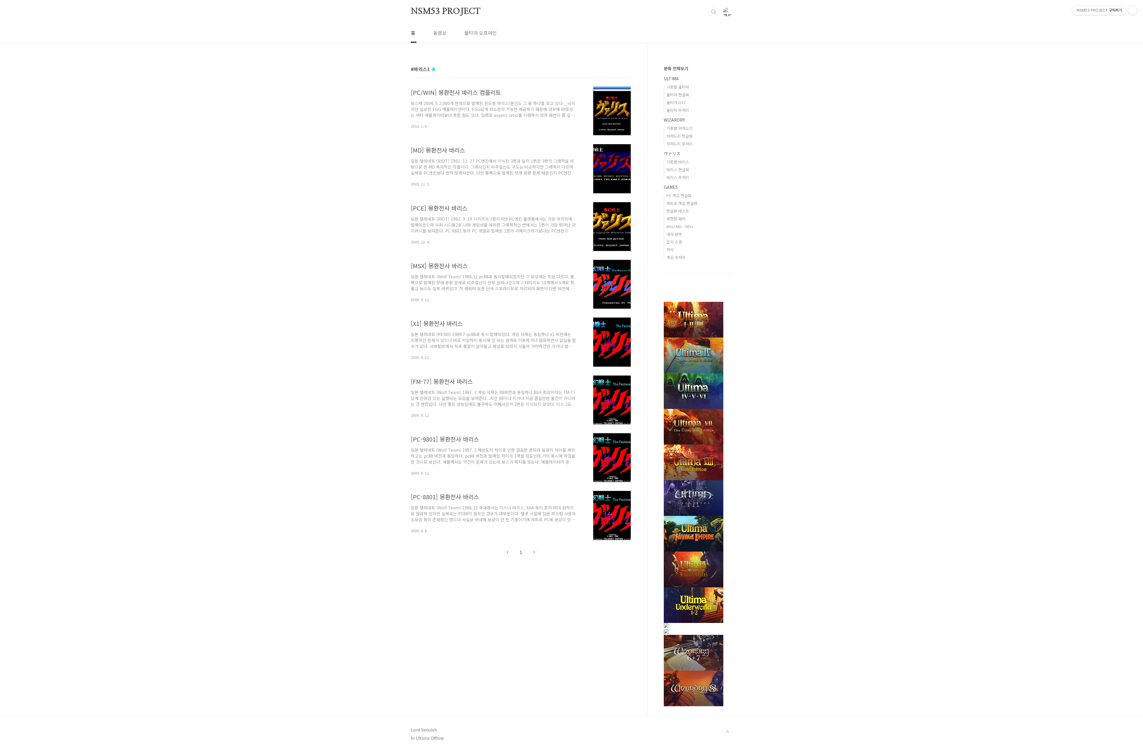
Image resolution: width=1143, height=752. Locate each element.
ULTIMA (671, 78)
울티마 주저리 (677, 110)
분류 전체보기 (676, 68)
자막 (670, 249)
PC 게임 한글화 (678, 195)
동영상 (439, 32)
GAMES (671, 187)
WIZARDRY (674, 120)
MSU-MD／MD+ (679, 226)
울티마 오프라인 (480, 32)
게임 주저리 (676, 257)
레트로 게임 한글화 (681, 203)
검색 (713, 11)
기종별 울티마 (677, 87)
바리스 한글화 (677, 169)
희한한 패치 (676, 219)
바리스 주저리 (677, 177)
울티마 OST (676, 102)
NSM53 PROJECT (445, 11)
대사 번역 (674, 234)
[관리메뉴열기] (1132, 10)
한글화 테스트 (677, 211)
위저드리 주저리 (679, 144)
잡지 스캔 (674, 242)
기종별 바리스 (677, 162)
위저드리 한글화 (679, 136)
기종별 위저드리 (679, 128)
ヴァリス (672, 153)
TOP (727, 732)
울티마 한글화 (677, 95)
